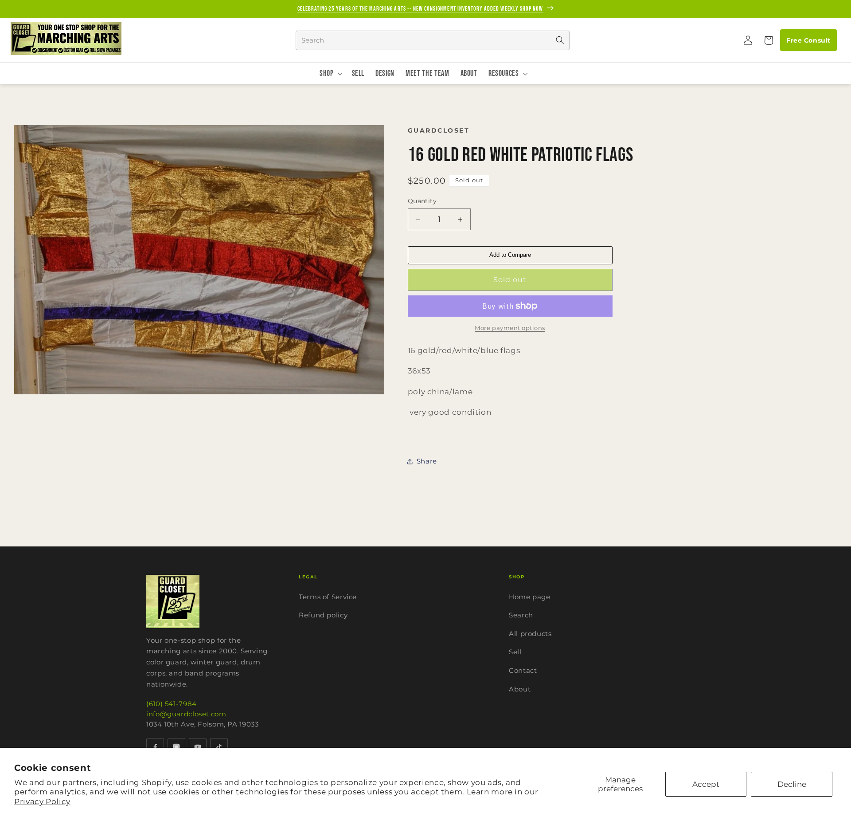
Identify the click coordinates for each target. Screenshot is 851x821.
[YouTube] (198, 747)
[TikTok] (219, 747)
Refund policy (323, 615)
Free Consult (808, 40)
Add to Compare (510, 254)
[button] (768, 40)
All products (530, 633)
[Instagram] (176, 747)
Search (521, 615)
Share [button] (427, 461)
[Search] (559, 40)
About (520, 689)
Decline (791, 784)
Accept (705, 784)
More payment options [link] (510, 328)
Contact (523, 670)
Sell (515, 652)
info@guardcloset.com (186, 714)
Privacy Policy (42, 801)
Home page (529, 597)
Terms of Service (328, 597)
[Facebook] (155, 747)
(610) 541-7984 (171, 703)
